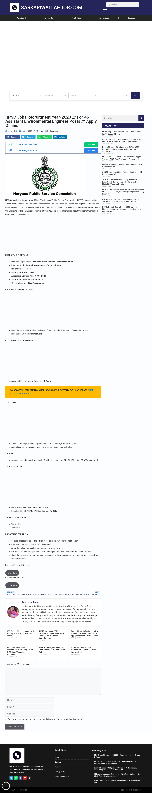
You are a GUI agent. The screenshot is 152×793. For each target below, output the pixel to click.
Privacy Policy (60, 772)
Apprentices (104, 18)
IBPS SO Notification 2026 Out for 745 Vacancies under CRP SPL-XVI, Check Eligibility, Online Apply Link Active (123, 192)
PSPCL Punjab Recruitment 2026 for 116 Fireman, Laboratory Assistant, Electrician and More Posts (121, 209)
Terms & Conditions (62, 776)
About (57, 757)
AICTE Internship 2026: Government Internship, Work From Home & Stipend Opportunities (51, 634)
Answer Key (49, 18)
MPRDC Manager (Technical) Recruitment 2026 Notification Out (52, 649)
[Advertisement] (71, 38)
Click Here (12, 573)
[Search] (141, 118)
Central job (76, 18)
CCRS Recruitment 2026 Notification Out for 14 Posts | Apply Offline (84, 649)
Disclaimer (58, 767)
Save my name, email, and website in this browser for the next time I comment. (46, 719)
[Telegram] (11, 778)
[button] (12, 137)
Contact (58, 762)
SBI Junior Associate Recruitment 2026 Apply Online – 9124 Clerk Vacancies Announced (21, 650)
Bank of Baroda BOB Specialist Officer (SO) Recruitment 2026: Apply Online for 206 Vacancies (84, 633)
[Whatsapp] (16, 778)
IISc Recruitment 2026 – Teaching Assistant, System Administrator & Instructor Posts (121, 200)
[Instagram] (29, 778)
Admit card (21, 18)
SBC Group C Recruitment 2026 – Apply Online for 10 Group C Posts (20, 633)
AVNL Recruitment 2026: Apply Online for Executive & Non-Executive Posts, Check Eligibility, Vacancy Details (119, 182)
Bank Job (131, 18)
